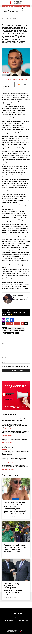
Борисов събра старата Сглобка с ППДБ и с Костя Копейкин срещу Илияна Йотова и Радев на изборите (15, 439)
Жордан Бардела (19, 328)
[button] (28, 2)
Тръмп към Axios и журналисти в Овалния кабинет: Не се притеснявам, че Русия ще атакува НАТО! (16, 460)
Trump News (8, 17)
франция (21, 330)
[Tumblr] (22, 323)
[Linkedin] (18, 323)
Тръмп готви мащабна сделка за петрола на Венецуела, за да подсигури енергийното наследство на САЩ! (14, 446)
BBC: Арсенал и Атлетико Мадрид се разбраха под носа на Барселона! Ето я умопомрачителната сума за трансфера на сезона (16, 466)
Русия (10, 330)
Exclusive (10, 328)
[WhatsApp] (15, 323)
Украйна (15, 330)
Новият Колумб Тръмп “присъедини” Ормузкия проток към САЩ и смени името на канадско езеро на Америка (15, 453)
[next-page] (30, 11)
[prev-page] (2, 11)
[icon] (3, 320)
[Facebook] (14, 303)
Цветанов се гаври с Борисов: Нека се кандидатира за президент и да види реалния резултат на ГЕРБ (15, 10)
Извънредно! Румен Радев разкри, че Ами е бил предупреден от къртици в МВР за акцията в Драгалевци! (15, 432)
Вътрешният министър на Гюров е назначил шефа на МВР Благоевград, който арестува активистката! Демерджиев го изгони (15, 507)
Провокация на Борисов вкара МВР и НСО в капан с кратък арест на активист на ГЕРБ (16, 419)
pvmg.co (23, 631)
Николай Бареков (8, 88)
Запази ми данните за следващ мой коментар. (15, 366)
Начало (3, 17)
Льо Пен (4, 330)
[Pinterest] (11, 323)
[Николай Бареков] (8, 299)
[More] (26, 323)
